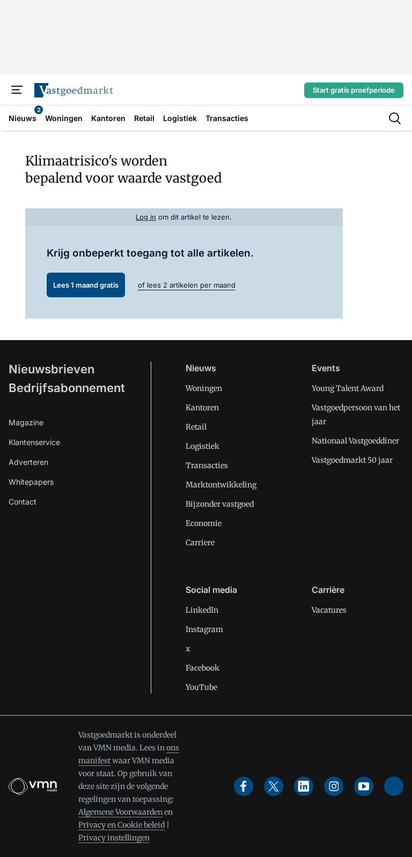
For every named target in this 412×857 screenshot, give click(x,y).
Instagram (204, 629)
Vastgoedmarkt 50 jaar (352, 460)
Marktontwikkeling (221, 485)
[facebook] (243, 786)
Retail (196, 427)
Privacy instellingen (114, 838)
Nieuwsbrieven (51, 369)
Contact (22, 501)
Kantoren (202, 407)
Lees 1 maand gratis (86, 285)
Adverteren (28, 462)
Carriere (200, 542)
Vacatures (329, 610)
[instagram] (333, 786)
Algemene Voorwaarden (120, 812)
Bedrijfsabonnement (67, 388)
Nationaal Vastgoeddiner (355, 441)
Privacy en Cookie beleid (121, 825)
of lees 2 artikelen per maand (187, 285)
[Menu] (17, 90)
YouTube (201, 687)
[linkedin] (303, 786)
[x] (273, 786)
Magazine (26, 422)
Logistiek (202, 446)
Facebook (202, 668)
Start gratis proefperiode (354, 90)
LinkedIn (202, 610)
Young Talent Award (348, 388)
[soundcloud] (393, 786)
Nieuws (201, 368)
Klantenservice (34, 442)
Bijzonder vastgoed (220, 504)
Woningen (204, 388)
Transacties (207, 465)
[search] (394, 118)
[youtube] (363, 786)
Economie (204, 523)
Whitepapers (31, 481)
